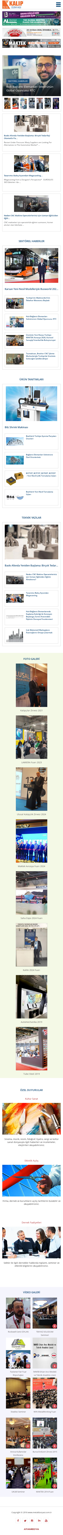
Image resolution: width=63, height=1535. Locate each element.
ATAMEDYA (31, 1529)
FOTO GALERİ (31, 659)
